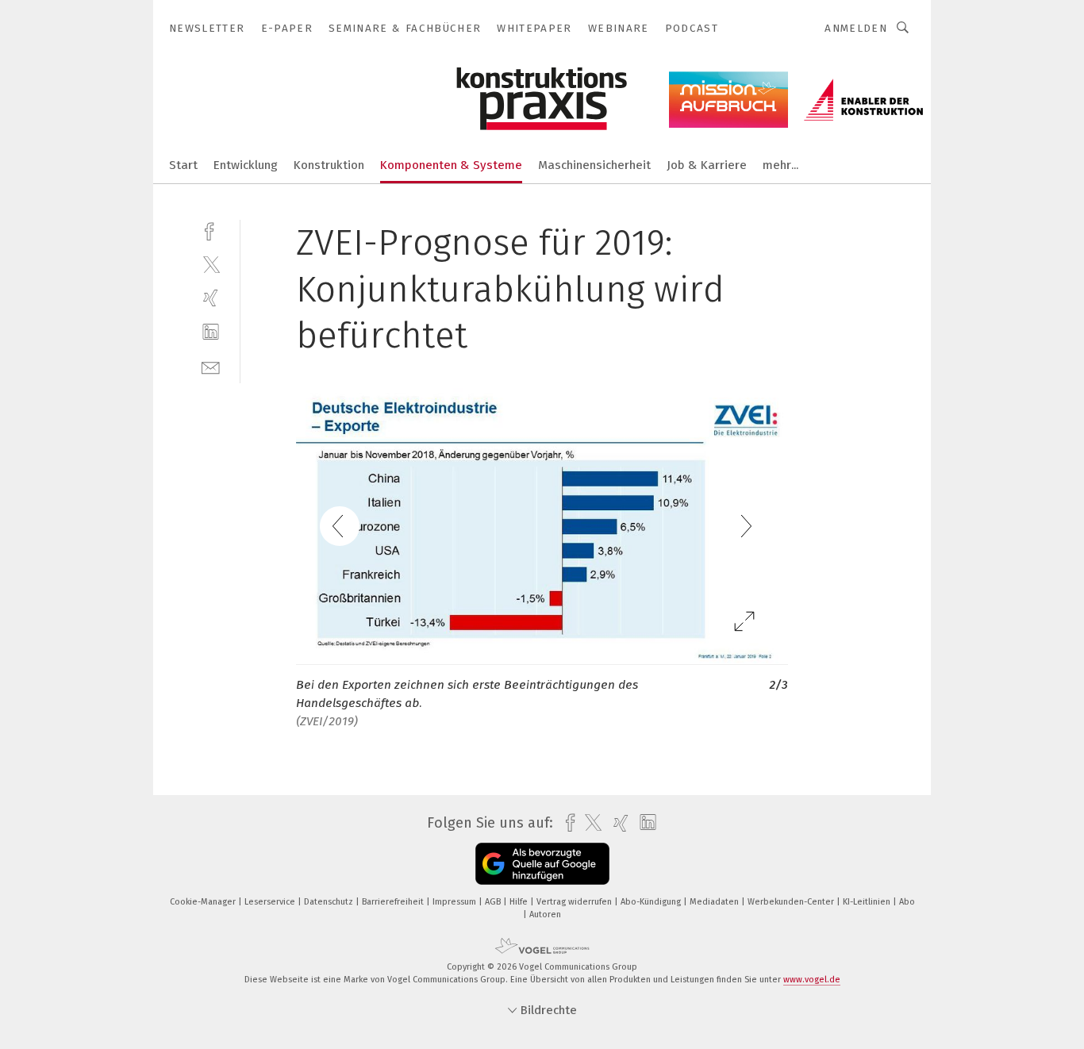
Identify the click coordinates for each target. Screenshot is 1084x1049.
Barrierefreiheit (394, 902)
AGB (494, 902)
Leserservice (271, 902)
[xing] (211, 298)
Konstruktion (329, 165)
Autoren (545, 914)
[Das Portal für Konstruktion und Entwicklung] (183, 164)
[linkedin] (211, 332)
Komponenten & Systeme (451, 165)
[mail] (211, 366)
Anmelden (856, 28)
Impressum (455, 902)
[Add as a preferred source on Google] (542, 864)
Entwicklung (245, 165)
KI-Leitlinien (868, 902)
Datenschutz (330, 902)
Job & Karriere (707, 165)
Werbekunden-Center (792, 902)
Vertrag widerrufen (575, 902)
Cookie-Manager (204, 902)
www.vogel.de (811, 979)
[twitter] (211, 264)
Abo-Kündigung (652, 902)
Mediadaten (715, 902)
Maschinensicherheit (594, 165)
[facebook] (211, 230)
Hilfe (519, 902)
